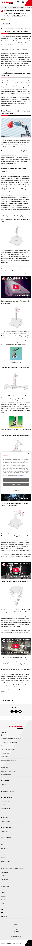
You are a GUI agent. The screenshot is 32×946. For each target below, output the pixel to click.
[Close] (29, 454)
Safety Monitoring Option (6, 808)
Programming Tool (5, 801)
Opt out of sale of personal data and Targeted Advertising (16, 489)
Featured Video (4, 831)
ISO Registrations (5, 886)
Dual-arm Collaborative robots (8, 749)
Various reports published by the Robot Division (12, 868)
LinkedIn (5, 916)
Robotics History (5, 872)
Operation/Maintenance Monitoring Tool (10, 812)
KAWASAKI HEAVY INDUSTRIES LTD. (10, 883)
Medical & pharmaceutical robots (8, 760)
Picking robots (4, 756)
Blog (6, 7)
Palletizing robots (5, 753)
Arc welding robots (5, 764)
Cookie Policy (21, 475)
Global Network (4, 879)
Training (3, 903)
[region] (16, 473)
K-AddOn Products (5, 821)
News (2, 841)
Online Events (4, 848)
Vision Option (4, 804)
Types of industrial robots (7, 700)
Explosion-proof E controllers (7, 791)
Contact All (3, 896)
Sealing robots (4, 767)
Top (2, 7)
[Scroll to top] (28, 943)
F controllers (4, 784)
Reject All (16, 480)
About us (3, 857)
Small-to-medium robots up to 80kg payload (11, 738)
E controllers (4, 788)
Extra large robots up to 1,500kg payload (10, 746)
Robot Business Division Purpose (9, 865)
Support (3, 899)
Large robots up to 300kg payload (9, 742)
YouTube (4, 913)
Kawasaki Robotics (5, 861)
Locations (3, 875)
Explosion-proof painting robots (8, 771)
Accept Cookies (16, 484)
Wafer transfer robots (6, 774)
